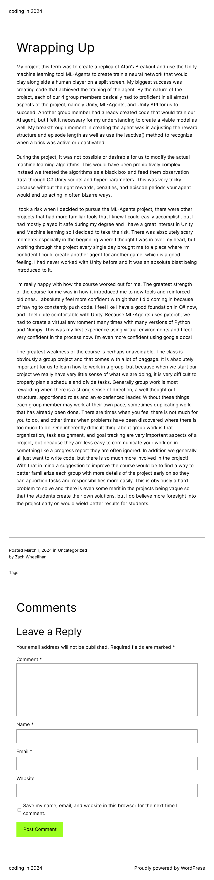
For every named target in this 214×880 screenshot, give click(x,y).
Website (25, 778)
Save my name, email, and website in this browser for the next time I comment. (100, 809)
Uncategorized (72, 550)
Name (25, 724)
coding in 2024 (25, 11)
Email (24, 751)
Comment (29, 659)
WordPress (193, 868)
